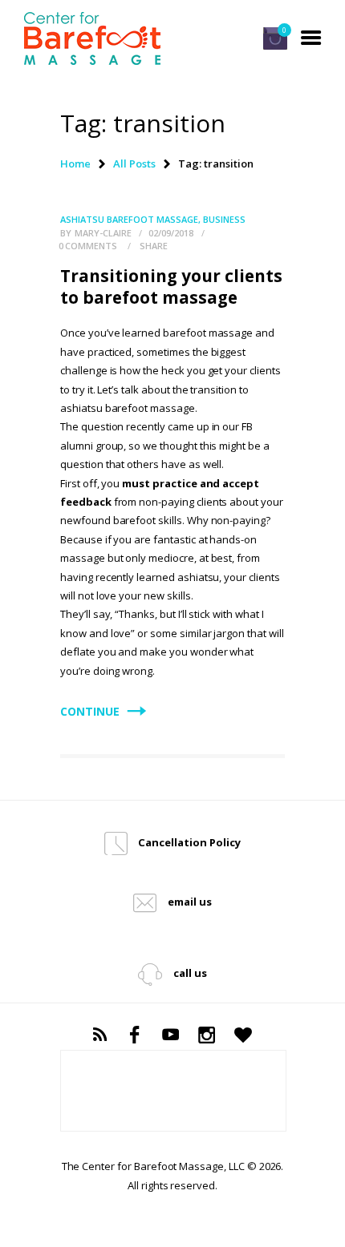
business (224, 219)
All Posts (134, 163)
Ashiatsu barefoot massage (129, 219)
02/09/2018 (170, 233)
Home (75, 163)
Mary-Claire (104, 233)
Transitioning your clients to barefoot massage (171, 287)
